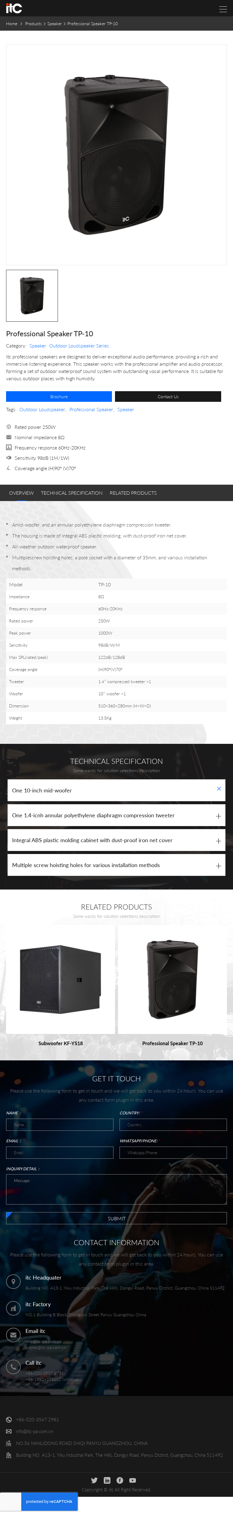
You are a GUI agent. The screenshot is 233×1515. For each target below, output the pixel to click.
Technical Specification (72, 493)
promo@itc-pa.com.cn (45, 1347)
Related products (133, 493)
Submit (117, 1218)
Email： (15, 1140)
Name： (15, 1112)
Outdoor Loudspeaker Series (79, 345)
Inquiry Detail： (23, 1168)
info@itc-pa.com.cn (43, 1341)
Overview (21, 493)
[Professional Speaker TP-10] (172, 979)
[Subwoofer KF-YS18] (60, 979)
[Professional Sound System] (14, 8)
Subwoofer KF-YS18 (61, 1043)
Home (11, 23)
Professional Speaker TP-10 (172, 1043)
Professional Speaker (91, 409)
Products (33, 23)
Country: (131, 1112)
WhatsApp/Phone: (140, 1140)
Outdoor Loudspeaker (42, 409)
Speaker (54, 23)
